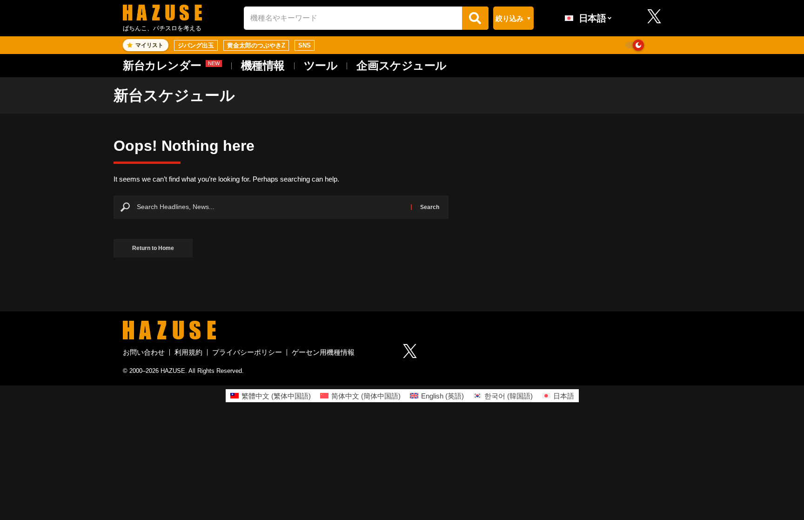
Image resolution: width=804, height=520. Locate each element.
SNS (304, 45)
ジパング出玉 (196, 45)
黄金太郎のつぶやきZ (256, 45)
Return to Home (153, 248)
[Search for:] (270, 207)
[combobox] (353, 18)
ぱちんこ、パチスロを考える (162, 28)
